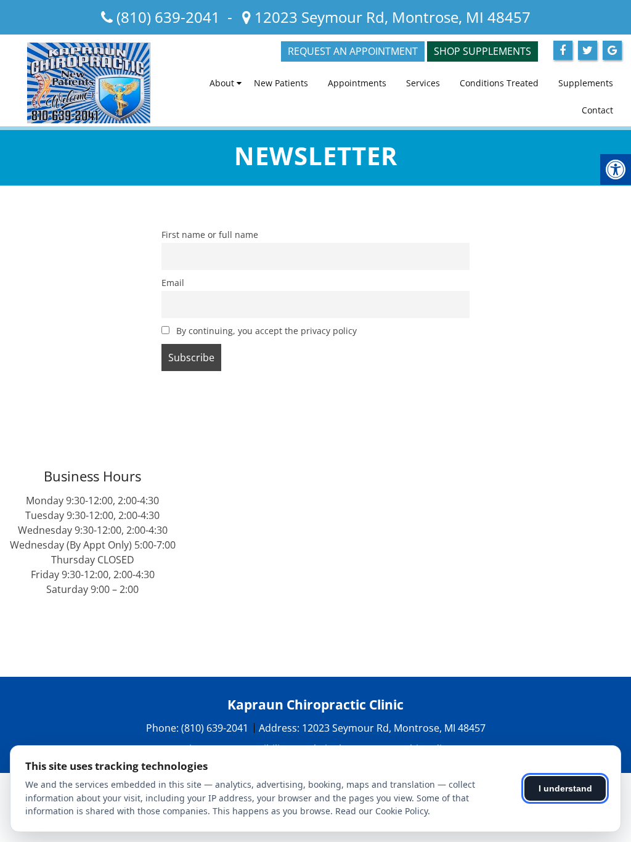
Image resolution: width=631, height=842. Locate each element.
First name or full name (209, 234)
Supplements (585, 83)
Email (172, 282)
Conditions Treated (499, 83)
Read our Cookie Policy (381, 811)
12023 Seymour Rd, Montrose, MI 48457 (391, 17)
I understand (565, 788)
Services (423, 83)
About (222, 83)
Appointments (357, 83)
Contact (597, 110)
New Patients (281, 83)
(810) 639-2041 (168, 17)
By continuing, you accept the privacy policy (265, 331)
